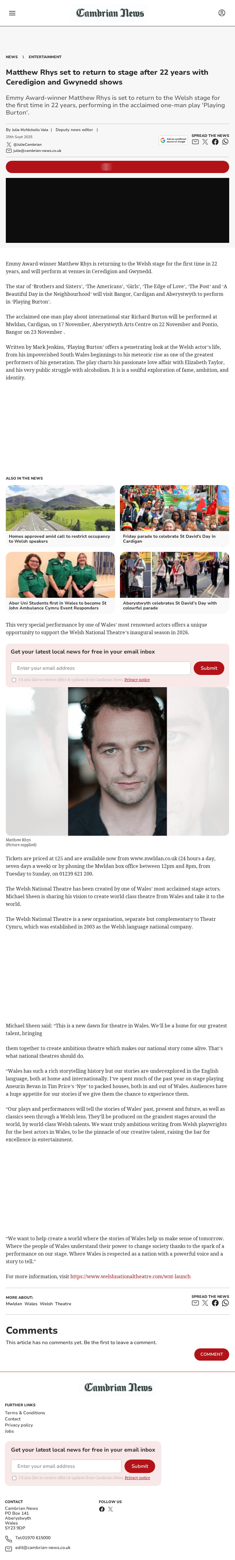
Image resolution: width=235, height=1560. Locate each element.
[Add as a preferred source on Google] (173, 140)
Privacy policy (19, 1425)
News (12, 57)
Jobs (9, 1431)
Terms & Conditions (25, 1413)
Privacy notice (137, 679)
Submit (209, 668)
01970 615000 (36, 1538)
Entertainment (45, 57)
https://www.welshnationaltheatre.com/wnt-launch (130, 1276)
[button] (12, 13)
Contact (13, 1419)
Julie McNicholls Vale (30, 129)
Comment (211, 1354)
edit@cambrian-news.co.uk (42, 1548)
